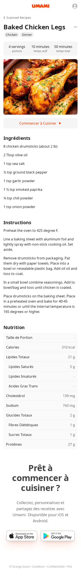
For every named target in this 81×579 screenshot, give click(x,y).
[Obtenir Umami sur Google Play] (58, 536)
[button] (11, 34)
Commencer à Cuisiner (37, 123)
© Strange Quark (19, 566)
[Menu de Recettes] (75, 27)
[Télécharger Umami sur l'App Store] (21, 536)
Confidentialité (56, 566)
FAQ (69, 566)
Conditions (38, 566)
